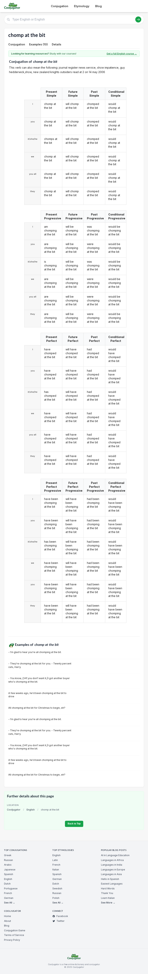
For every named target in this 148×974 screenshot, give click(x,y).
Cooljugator (13, 809)
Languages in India (111, 864)
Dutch (7, 883)
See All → (9, 902)
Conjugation (59, 6)
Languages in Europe (113, 869)
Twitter (60, 921)
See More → (108, 902)
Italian (55, 869)
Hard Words (108, 888)
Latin (55, 860)
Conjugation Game (14, 930)
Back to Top (74, 823)
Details (56, 44)
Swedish (57, 888)
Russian (8, 860)
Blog (98, 6)
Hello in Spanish (110, 879)
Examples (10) (38, 44)
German (8, 898)
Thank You (107, 893)
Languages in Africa (112, 860)
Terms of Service (14, 935)
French (8, 893)
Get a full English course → (122, 53)
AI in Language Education (115, 855)
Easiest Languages (112, 883)
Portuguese (11, 888)
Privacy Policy (12, 939)
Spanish (8, 874)
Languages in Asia (111, 874)
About (7, 921)
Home (7, 916)
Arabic (8, 864)
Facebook (62, 916)
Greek (7, 855)
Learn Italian (108, 898)
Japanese (9, 869)
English (31, 809)
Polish (55, 898)
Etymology (81, 6)
